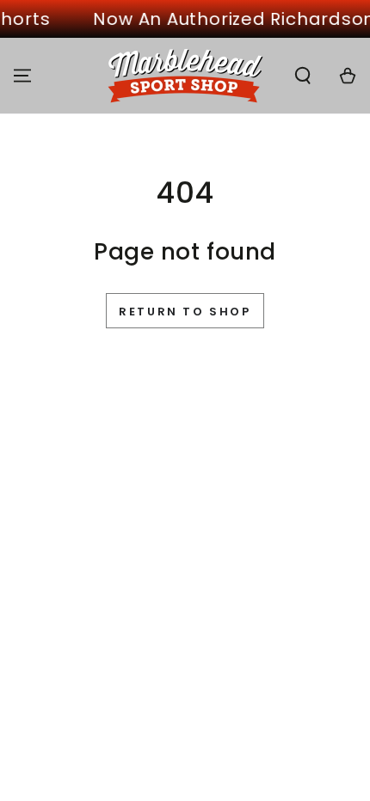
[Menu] (22, 75)
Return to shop (184, 311)
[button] (303, 75)
